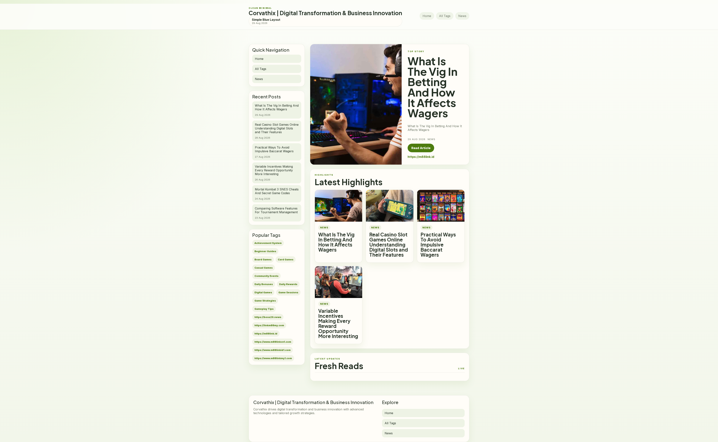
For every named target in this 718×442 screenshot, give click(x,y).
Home (427, 16)
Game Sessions (288, 292)
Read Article (420, 148)
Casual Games (263, 267)
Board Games (262, 259)
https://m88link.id (265, 333)
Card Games (285, 259)
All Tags (444, 16)
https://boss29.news (267, 317)
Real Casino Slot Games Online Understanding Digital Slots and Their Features (388, 244)
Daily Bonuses (263, 284)
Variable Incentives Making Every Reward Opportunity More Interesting (338, 323)
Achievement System (268, 242)
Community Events (266, 275)
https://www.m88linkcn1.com (272, 341)
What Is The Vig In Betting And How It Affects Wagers (336, 242)
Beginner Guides (265, 251)
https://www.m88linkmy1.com (273, 358)
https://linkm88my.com (269, 325)
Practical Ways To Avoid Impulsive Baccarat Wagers (438, 244)
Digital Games (263, 292)
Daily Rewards (288, 284)
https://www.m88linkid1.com (272, 349)
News (462, 16)
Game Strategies (265, 300)
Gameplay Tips (264, 308)
